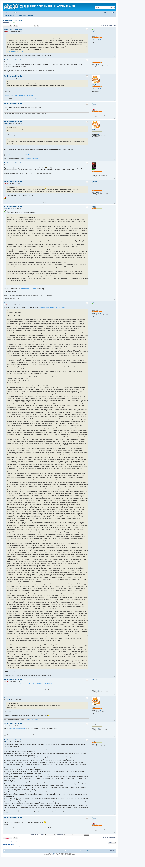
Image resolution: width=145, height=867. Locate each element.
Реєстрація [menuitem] (108, 12)
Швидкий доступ (10, 12)
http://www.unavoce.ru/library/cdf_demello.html (52, 307)
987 (99, 64)
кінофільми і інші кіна (12, 20)
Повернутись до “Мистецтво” (11, 841)
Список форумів (9, 850)
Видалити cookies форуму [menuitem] (94, 850)
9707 (99, 39)
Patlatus (94, 739)
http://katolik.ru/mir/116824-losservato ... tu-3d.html (18, 95)
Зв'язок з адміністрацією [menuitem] (73, 850)
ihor (14, 22)
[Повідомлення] (4, 31)
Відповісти (7, 26)
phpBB (54, 853)
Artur (11, 22)
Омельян (94, 206)
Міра (93, 723)
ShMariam (94, 169)
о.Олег (93, 35)
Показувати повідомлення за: (37, 834)
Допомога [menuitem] (18, 12)
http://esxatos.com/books (32, 98)
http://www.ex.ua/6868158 (17, 728)
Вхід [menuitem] (114, 12)
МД (30, 168)
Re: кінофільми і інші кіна (13, 60)
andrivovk (94, 84)
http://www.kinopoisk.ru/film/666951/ (19, 155)
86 (99, 210)
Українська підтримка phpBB (68, 854)
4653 (99, 174)
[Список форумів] (11, 6)
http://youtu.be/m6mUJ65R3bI (15, 51)
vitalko (93, 59)
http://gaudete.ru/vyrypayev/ (29, 288)
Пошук (111, 7)
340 (99, 728)
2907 (99, 88)
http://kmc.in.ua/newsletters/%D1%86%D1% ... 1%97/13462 (34, 684)
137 (99, 744)
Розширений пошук (114, 7)
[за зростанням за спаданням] (79, 834)
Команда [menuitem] (83, 850)
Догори (114, 56)
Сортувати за (59, 834)
